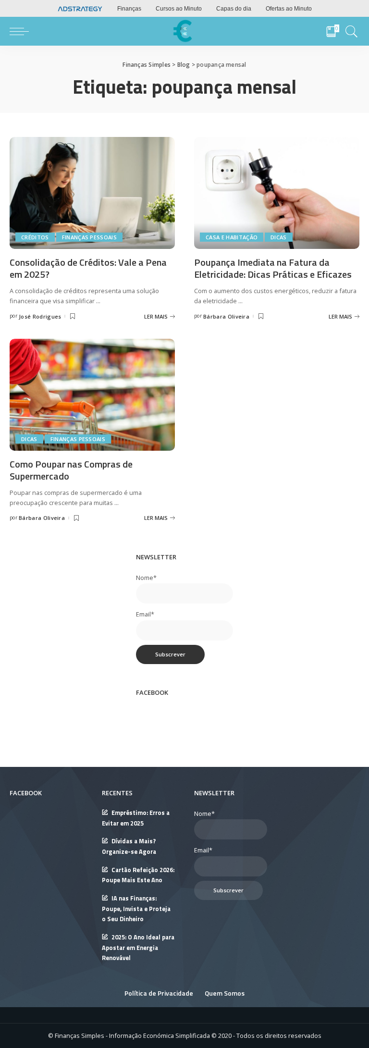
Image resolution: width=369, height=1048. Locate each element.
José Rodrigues (40, 316)
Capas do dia (233, 8)
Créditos (35, 237)
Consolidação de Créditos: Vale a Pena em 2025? (88, 268)
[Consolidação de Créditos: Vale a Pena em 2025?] (92, 192)
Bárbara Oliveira (226, 316)
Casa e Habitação (232, 237)
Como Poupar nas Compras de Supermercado (71, 469)
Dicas (279, 237)
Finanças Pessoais (89, 237)
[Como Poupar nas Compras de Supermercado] (92, 393)
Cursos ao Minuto (179, 8)
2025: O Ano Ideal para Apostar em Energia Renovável (138, 947)
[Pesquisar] (349, 31)
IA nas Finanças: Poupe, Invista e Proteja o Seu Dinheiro (136, 909)
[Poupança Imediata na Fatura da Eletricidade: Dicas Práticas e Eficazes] (276, 192)
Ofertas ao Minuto (289, 8)
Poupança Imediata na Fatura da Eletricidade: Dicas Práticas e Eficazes (273, 268)
